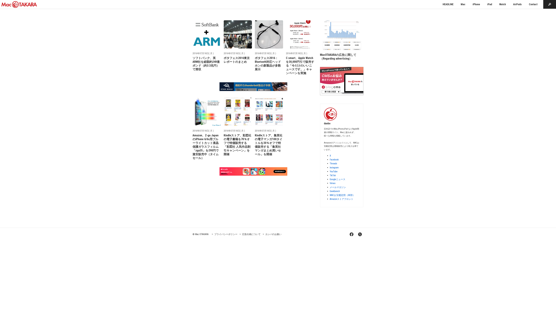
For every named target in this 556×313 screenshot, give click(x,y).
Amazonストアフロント (341, 199)
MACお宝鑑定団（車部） (342, 195)
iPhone (476, 4)
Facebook (334, 159)
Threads (333, 163)
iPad (489, 4)
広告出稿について (251, 234)
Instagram (334, 167)
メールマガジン (338, 187)
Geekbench (335, 191)
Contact (533, 4)
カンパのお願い (273, 234)
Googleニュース (337, 179)
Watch (502, 4)
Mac (463, 4)
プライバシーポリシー (225, 234)
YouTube (334, 171)
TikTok (333, 175)
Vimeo (332, 183)
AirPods (517, 4)
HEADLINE (448, 4)
